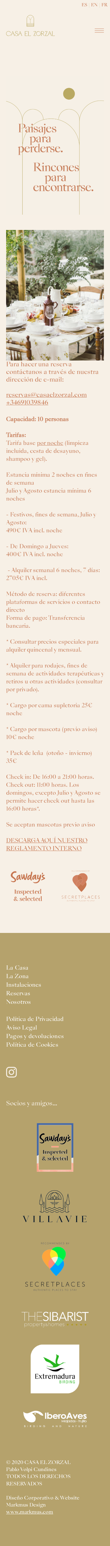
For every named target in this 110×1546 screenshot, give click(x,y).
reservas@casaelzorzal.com (46, 394)
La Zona (17, 976)
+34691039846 (27, 402)
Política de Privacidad (35, 1019)
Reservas (18, 993)
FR (104, 5)
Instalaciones (23, 985)
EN (94, 5)
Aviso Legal (21, 1027)
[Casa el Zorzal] (30, 26)
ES (84, 5)
